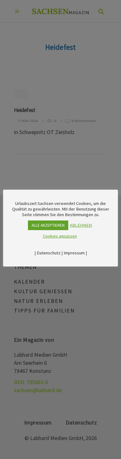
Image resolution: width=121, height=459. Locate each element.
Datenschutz (48, 253)
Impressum (74, 253)
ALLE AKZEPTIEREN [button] (48, 225)
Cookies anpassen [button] (60, 236)
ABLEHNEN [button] (81, 225)
